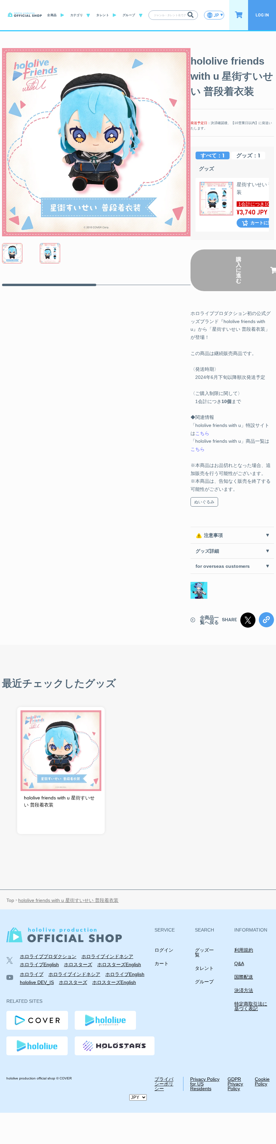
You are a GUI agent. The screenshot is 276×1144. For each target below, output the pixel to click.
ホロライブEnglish (39, 964)
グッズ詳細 (207, 551)
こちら (202, 433)
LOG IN (262, 15)
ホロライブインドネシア (107, 956)
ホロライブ (31, 974)
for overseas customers (223, 566)
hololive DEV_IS (37, 982)
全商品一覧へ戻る (209, 620)
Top (10, 900)
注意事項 (213, 535)
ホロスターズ (78, 964)
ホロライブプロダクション (48, 956)
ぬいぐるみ (204, 502)
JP (216, 15)
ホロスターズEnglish (119, 964)
